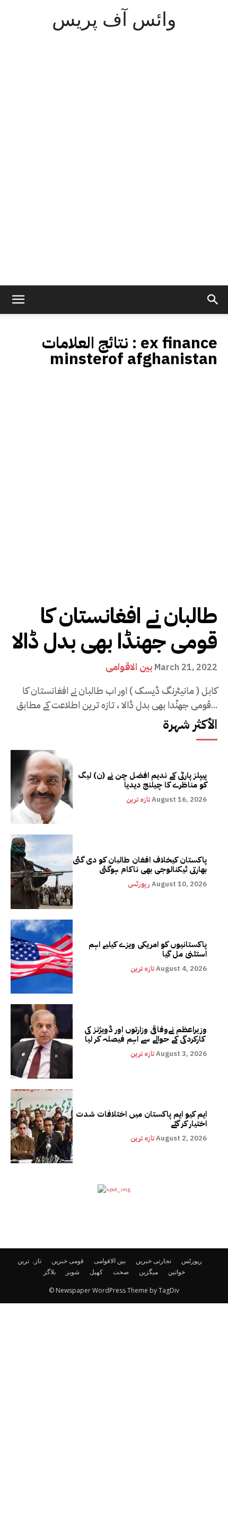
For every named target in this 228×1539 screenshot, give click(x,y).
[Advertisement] (114, 166)
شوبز (73, 1271)
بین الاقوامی (129, 667)
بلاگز (49, 1271)
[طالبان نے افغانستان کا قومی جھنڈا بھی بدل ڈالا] (114, 487)
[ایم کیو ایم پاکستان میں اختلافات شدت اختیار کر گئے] (42, 1126)
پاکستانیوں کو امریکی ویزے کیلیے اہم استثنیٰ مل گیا (148, 949)
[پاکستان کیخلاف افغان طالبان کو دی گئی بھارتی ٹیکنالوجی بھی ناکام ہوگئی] (42, 871)
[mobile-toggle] (18, 299)
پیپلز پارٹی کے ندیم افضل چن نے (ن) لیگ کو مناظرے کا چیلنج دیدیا (142, 780)
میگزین (148, 1271)
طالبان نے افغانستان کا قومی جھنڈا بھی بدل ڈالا (114, 628)
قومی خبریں (67, 1260)
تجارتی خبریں (153, 1260)
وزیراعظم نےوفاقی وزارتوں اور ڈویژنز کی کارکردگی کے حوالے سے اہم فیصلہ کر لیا (145, 1034)
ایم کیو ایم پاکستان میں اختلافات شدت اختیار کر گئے (141, 1118)
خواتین (176, 1271)
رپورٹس (139, 883)
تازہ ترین (138, 799)
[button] (213, 299)
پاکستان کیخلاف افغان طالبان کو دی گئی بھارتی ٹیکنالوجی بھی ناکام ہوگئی (140, 864)
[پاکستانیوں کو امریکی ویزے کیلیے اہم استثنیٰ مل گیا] (42, 957)
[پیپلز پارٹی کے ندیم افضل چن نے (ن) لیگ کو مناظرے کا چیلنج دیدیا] (42, 787)
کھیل (96, 1271)
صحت (121, 1271)
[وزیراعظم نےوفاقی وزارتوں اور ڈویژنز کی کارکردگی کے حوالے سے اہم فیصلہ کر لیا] (42, 1041)
